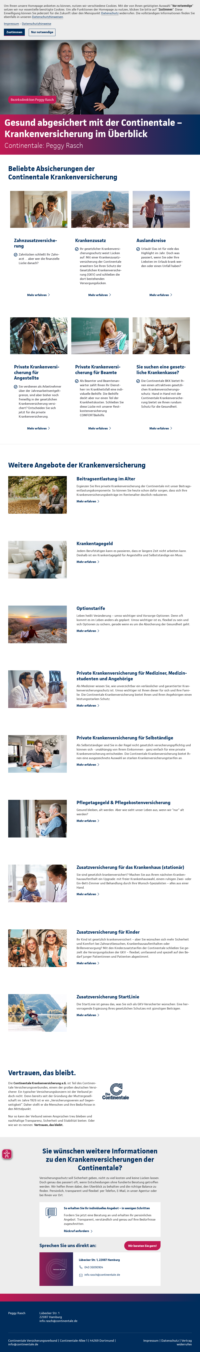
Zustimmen (14, 32)
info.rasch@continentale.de (102, 1275)
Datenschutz (110, 13)
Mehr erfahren (37, 295)
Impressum (11, 24)
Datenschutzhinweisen (47, 17)
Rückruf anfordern (76, 1231)
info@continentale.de (23, 1344)
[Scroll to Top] (180, 664)
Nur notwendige (42, 32)
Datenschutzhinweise (36, 24)
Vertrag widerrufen (184, 1342)
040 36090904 (93, 1267)
